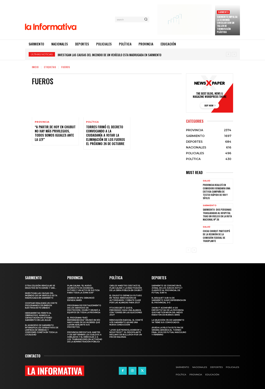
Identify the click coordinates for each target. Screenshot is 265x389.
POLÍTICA (92, 122)
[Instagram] (132, 371)
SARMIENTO (223, 12)
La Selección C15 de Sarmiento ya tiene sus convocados (168, 321)
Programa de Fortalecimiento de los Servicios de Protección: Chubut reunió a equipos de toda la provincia (84, 309)
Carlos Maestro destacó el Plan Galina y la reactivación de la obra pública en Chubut (125, 288)
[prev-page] (188, 250)
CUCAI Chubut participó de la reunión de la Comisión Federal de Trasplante (216, 236)
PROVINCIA (42, 122)
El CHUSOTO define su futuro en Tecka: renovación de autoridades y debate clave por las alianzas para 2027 (125, 299)
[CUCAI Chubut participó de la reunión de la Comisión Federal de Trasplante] (193, 234)
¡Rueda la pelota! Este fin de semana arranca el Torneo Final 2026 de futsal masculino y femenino (169, 331)
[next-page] (194, 250)
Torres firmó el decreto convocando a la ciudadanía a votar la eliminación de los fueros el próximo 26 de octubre (105, 135)
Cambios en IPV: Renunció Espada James (80, 299)
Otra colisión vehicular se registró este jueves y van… (40, 286)
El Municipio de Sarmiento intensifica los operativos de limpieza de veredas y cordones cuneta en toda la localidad (41, 330)
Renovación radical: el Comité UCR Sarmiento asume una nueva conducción (126, 322)
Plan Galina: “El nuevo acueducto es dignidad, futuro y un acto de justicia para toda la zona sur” (83, 289)
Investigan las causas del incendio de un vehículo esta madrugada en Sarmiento (41, 295)
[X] (142, 371)
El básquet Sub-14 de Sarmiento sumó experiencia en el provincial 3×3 (169, 300)
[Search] (145, 19)
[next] (234, 54)
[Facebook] (123, 371)
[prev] (228, 54)
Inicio (35, 67)
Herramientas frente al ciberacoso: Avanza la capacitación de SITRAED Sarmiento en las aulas (38, 316)
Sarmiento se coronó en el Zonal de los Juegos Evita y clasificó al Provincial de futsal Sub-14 (167, 289)
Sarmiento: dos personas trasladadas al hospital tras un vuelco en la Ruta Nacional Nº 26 (217, 214)
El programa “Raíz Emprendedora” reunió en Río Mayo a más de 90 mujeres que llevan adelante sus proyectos (83, 322)
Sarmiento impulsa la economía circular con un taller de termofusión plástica (227, 24)
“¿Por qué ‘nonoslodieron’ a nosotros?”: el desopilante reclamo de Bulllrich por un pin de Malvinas (125, 333)
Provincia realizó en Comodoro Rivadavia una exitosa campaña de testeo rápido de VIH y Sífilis (216, 191)
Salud (206, 181)
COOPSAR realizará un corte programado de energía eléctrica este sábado (106, 55)
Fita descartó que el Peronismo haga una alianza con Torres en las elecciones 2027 (125, 311)
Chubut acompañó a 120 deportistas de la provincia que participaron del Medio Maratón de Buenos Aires (168, 311)
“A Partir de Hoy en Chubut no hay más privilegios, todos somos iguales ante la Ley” (55, 133)
